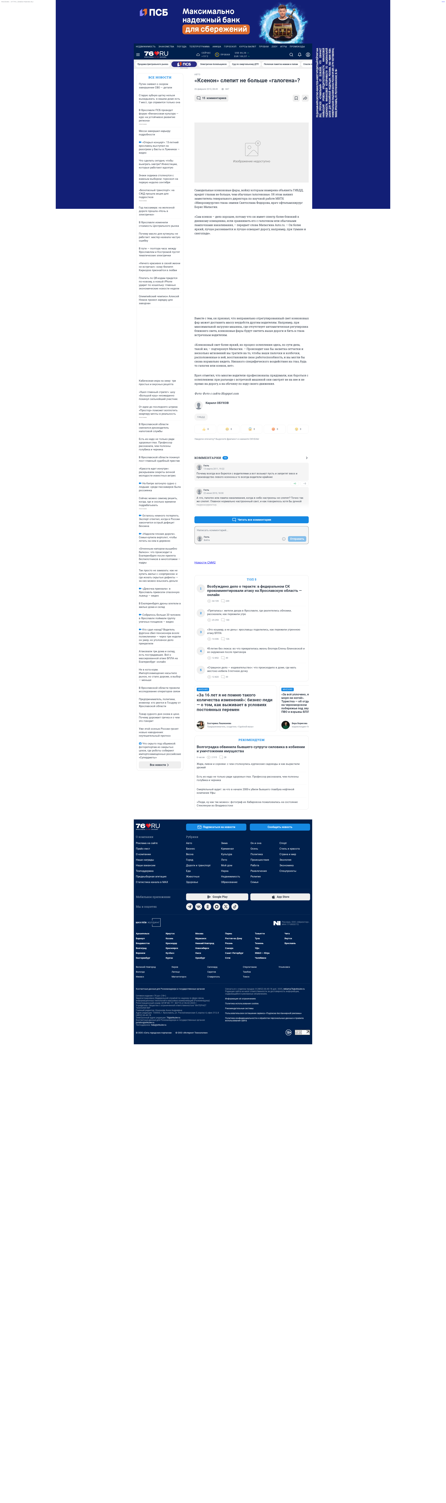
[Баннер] (184, 64)
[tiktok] (234, 906)
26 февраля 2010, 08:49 (206, 89)
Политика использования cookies (242, 1003)
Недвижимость (146, 46)
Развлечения (259, 871)
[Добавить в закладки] (296, 98)
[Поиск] (291, 55)
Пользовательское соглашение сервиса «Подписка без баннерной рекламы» (263, 1013)
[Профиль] (308, 55)
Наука (224, 871)
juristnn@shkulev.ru (145, 1022)
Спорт (283, 843)
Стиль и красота (289, 848)
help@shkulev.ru (158, 1025)
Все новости (159, 77)
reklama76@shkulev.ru (294, 989)
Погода (182, 46)
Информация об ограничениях (240, 998)
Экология (285, 859)
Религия (256, 876)
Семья (254, 882)
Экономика (286, 865)
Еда (188, 871)
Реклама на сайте (147, 843)
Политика (257, 854)
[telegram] (189, 906)
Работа (255, 865)
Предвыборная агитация (151, 876)
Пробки (264, 46)
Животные (192, 876)
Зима (224, 843)
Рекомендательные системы (239, 1008)
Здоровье (192, 882)
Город (189, 859)
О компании (143, 854)
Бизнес (190, 848)
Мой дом (226, 865)
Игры (283, 46)
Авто (189, 843)
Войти (207, 540)
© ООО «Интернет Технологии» (191, 1032)
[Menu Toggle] (138, 55)
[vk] (198, 906)
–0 (304, 483)
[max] (216, 906)
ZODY (275, 46)
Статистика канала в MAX (152, 882)
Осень (254, 848)
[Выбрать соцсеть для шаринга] (305, 98)
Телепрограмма (199, 46)
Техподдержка (144, 871)
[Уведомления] (299, 55)
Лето (224, 859)
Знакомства (166, 46)
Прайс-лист (143, 848)
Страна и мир (287, 854)
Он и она (256, 843)
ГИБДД (201, 417)
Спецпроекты (287, 871)
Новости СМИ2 (205, 562)
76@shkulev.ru (173, 1017)
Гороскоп (230, 46)
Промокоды (297, 46)
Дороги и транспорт (198, 865)
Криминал (227, 848)
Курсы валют (247, 46)
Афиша (217, 46)
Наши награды (145, 859)
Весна (189, 854)
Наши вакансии (145, 865)
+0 (295, 483)
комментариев (214, 98)
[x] (225, 906)
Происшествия (260, 859)
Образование (229, 882)
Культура (226, 854)
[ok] (207, 906)
